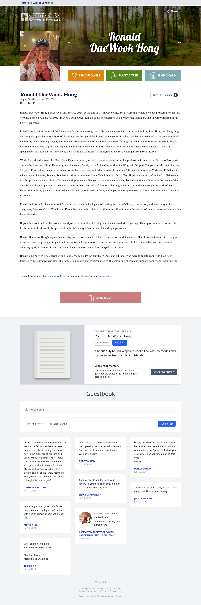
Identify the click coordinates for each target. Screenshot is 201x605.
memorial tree (58, 276)
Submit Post (166, 423)
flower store (105, 276)
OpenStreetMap (104, 596)
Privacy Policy (92, 591)
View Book (102, 342)
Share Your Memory (164, 371)
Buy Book (120, 342)
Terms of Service (109, 591)
